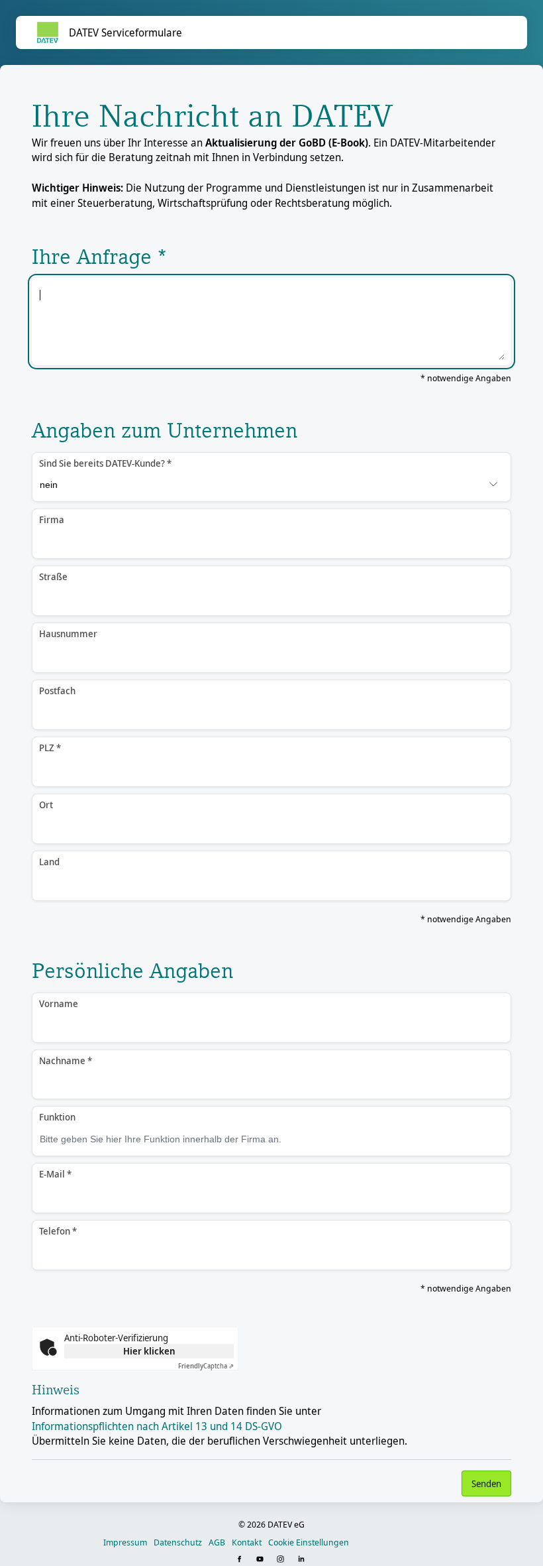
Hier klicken (149, 1351)
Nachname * (65, 1060)
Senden (486, 1483)
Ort (46, 804)
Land (49, 861)
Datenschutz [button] (178, 1542)
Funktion (57, 1117)
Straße (53, 576)
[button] (241, 1559)
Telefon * (58, 1231)
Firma (51, 519)
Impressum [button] (125, 1542)
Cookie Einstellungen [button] (308, 1542)
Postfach (57, 690)
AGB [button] (217, 1542)
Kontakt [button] (247, 1542)
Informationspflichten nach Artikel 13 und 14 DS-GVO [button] (157, 1426)
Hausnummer (68, 633)
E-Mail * (55, 1174)
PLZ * (50, 747)
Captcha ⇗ (206, 1365)
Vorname (58, 1003)
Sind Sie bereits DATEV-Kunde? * (105, 463)
